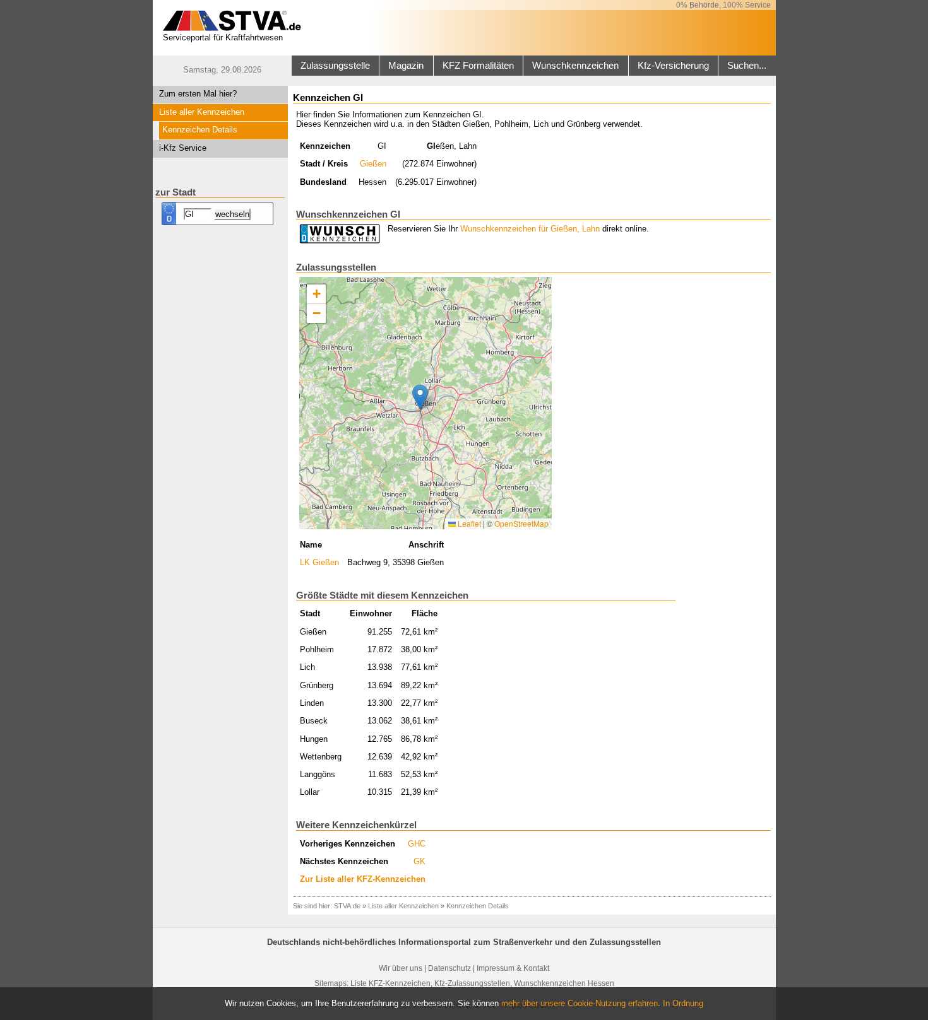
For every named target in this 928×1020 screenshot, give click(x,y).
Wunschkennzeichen (575, 66)
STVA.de (347, 906)
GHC (416, 843)
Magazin (406, 66)
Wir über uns (400, 968)
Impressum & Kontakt (513, 968)
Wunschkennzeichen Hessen (564, 983)
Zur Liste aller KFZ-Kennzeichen (362, 879)
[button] (420, 397)
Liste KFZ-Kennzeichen (390, 983)
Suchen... (746, 66)
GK (419, 861)
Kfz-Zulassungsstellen (472, 983)
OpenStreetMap (521, 523)
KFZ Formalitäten (478, 66)
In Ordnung (683, 1003)
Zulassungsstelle (335, 66)
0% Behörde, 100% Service (723, 5)
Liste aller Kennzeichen (201, 112)
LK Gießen (319, 562)
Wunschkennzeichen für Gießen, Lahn (530, 228)
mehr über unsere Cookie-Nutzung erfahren (579, 1003)
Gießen (373, 163)
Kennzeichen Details (199, 129)
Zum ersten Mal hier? (198, 93)
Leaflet (468, 523)
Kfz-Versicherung (673, 66)
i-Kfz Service (182, 148)
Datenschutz (449, 968)
